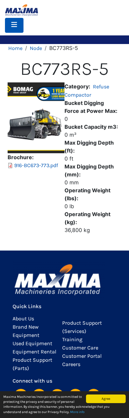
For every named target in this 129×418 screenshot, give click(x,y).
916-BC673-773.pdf (36, 165)
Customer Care (80, 348)
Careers (71, 364)
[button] (36, 117)
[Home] (24, 10)
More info (77, 412)
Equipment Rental (34, 351)
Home (15, 48)
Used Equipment (32, 343)
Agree (106, 399)
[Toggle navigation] (14, 25)
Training (72, 339)
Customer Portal (82, 356)
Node (36, 48)
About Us (23, 318)
